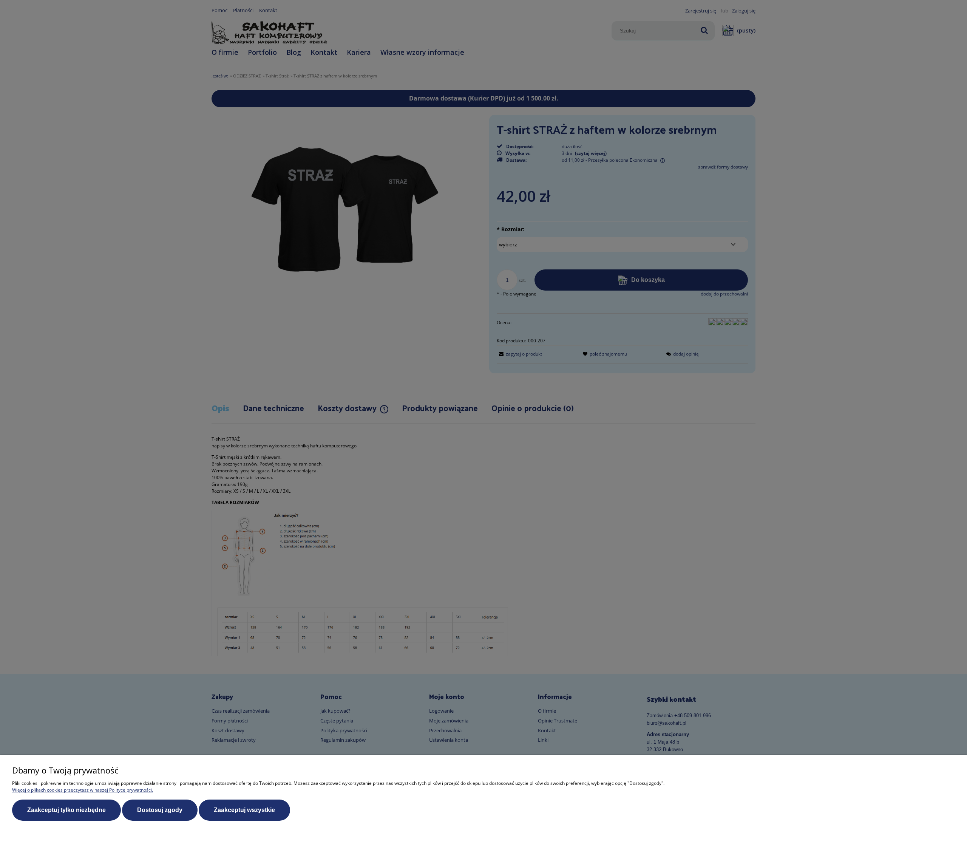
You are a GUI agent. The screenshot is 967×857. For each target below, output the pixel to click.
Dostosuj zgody (159, 810)
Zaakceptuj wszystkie (244, 810)
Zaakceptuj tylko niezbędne (66, 810)
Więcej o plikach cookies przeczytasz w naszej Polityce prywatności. (82, 790)
